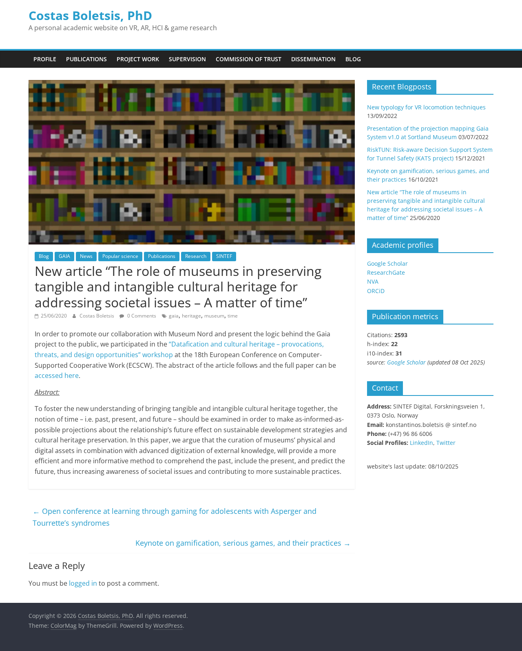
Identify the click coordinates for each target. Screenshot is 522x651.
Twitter (446, 443)
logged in (83, 583)
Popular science (120, 256)
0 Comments (141, 315)
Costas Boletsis (97, 315)
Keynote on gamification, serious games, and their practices (243, 543)
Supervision (187, 59)
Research (195, 256)
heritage (191, 315)
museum (214, 315)
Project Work (138, 59)
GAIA (64, 256)
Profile (44, 59)
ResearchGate (386, 272)
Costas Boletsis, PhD (90, 15)
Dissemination (313, 59)
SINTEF (224, 256)
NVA (372, 281)
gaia (174, 315)
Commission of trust (248, 59)
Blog (353, 59)
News (86, 256)
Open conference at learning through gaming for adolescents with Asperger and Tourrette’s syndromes (174, 517)
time (233, 315)
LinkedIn (421, 443)
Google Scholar (387, 263)
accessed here (57, 375)
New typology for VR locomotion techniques (426, 107)
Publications (86, 59)
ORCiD (376, 291)
